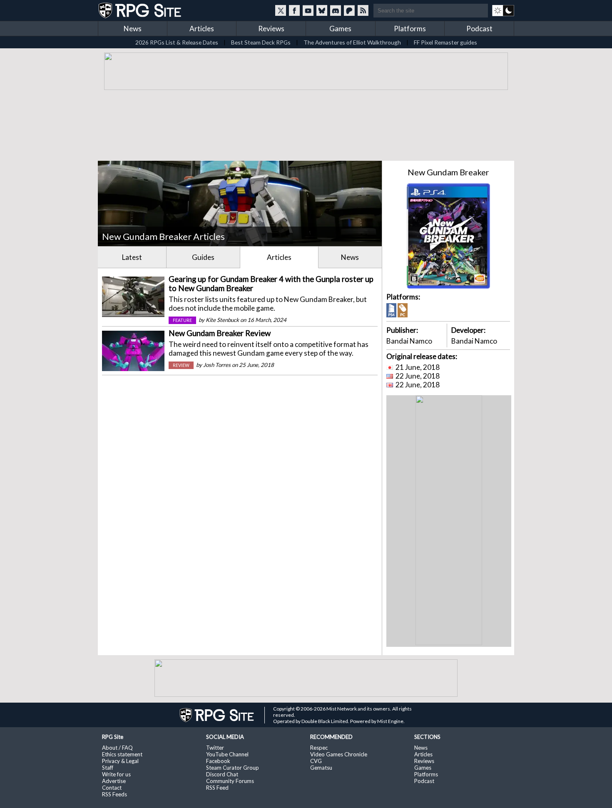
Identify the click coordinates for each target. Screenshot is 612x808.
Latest (132, 257)
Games (340, 28)
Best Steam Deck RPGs (261, 42)
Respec (319, 747)
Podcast (479, 28)
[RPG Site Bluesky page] (321, 10)
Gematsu (321, 767)
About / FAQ (117, 747)
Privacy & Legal (120, 761)
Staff (107, 767)
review (181, 365)
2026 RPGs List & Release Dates (176, 42)
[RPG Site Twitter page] (280, 10)
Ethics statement (122, 754)
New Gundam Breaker (448, 172)
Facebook (218, 761)
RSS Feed (217, 787)
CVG (316, 761)
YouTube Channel (227, 754)
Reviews (271, 28)
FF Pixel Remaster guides (445, 42)
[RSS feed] (363, 10)
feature (182, 320)
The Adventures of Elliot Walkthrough (352, 42)
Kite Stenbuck (222, 320)
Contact (112, 787)
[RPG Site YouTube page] (308, 10)
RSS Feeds (114, 794)
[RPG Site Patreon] (349, 10)
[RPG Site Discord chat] (335, 10)
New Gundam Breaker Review (220, 333)
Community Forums (230, 781)
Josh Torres (217, 365)
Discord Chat (222, 774)
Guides (203, 257)
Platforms (410, 28)
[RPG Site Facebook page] (294, 10)
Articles (201, 28)
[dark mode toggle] (503, 10)
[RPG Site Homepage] (141, 10)
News (133, 28)
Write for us (116, 774)
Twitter (215, 747)
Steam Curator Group (232, 767)
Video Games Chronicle (338, 754)
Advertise (114, 781)
